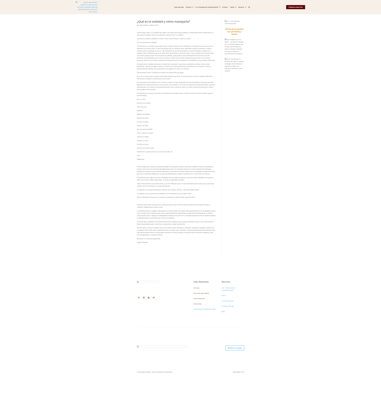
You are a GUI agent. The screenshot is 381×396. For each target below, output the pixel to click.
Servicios (188, 7)
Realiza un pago (235, 348)
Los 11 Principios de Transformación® (207, 7)
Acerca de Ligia (179, 7)
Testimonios (197, 304)
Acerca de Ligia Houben (201, 293)
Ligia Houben (144, 25)
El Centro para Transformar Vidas (204, 309)
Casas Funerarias (199, 298)
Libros (224, 295)
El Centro (225, 7)
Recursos (241, 7)
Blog (223, 311)
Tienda (232, 7)
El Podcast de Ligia (228, 306)
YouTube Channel (228, 301)
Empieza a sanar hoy (296, 7)
